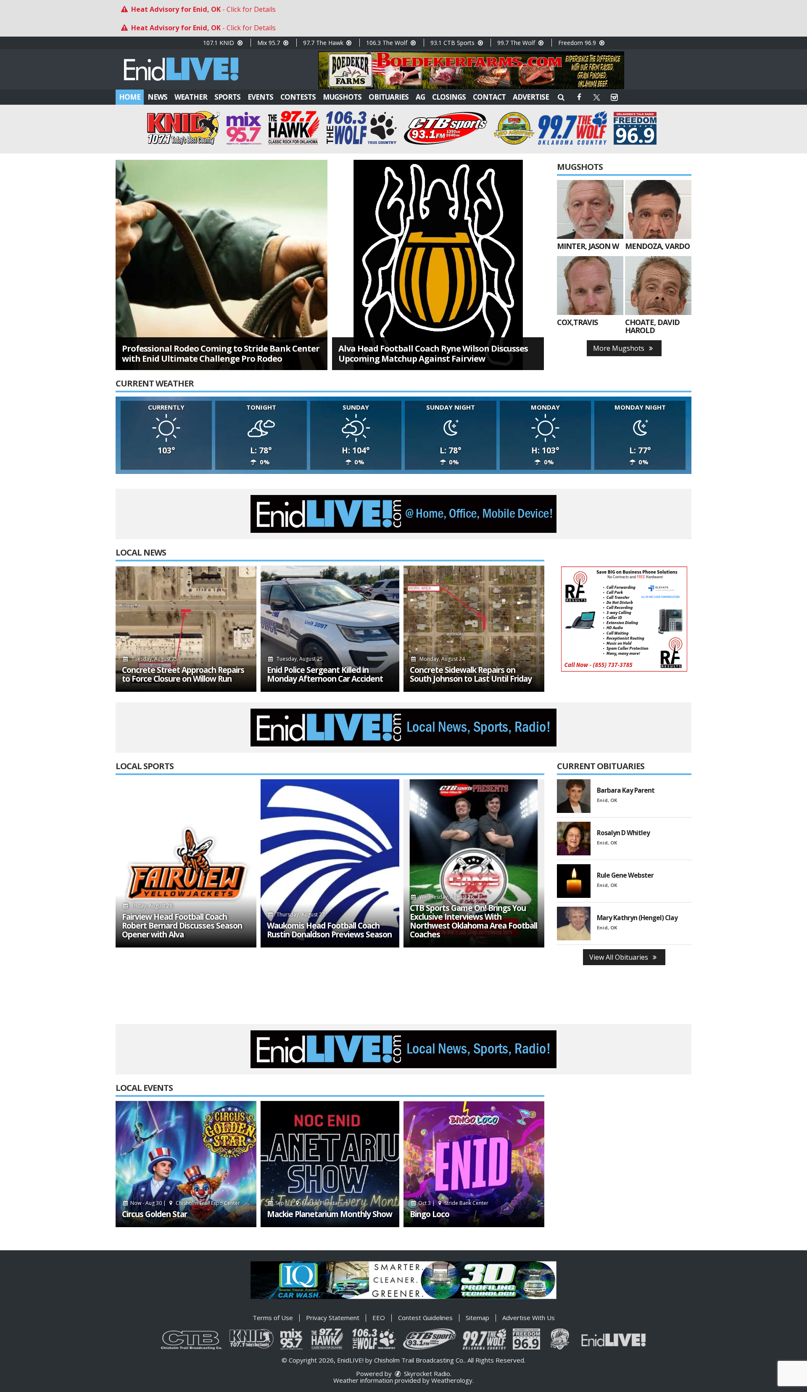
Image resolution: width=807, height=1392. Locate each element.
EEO (378, 1317)
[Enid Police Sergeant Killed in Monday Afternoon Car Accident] (330, 629)
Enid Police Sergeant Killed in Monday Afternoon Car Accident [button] (325, 674)
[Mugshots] (590, 209)
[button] (561, 97)
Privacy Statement (332, 1317)
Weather (190, 97)
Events (260, 97)
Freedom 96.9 (578, 43)
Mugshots (342, 97)
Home (129, 97)
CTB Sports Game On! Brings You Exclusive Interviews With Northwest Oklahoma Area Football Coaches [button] (473, 921)
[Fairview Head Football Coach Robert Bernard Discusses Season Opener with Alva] (186, 863)
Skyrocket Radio (426, 1373)
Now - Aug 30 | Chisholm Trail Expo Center (184, 1203)
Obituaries (389, 97)
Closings (449, 97)
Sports (227, 97)
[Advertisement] (471, 70)
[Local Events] (186, 1164)
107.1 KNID (219, 43)
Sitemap (477, 1317)
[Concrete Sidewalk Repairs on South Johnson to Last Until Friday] (474, 629)
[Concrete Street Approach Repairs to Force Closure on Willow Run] (186, 629)
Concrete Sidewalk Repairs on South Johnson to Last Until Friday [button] (471, 674)
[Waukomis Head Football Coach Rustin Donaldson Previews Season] (330, 863)
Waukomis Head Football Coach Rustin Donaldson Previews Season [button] (329, 930)
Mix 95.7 (269, 43)
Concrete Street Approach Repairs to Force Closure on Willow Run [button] (183, 674)
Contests (298, 97)
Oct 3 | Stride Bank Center (453, 1203)
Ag (420, 97)
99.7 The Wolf (517, 43)
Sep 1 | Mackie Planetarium (311, 1203)
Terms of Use (273, 1317)
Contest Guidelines (425, 1317)
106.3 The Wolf (387, 43)
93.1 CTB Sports (453, 43)
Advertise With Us (528, 1317)
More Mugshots (619, 348)
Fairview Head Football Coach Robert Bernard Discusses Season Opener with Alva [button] (182, 926)
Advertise (531, 97)
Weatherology (451, 1380)
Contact (489, 97)
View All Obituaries (619, 957)
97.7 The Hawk (324, 43)
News (157, 97)
